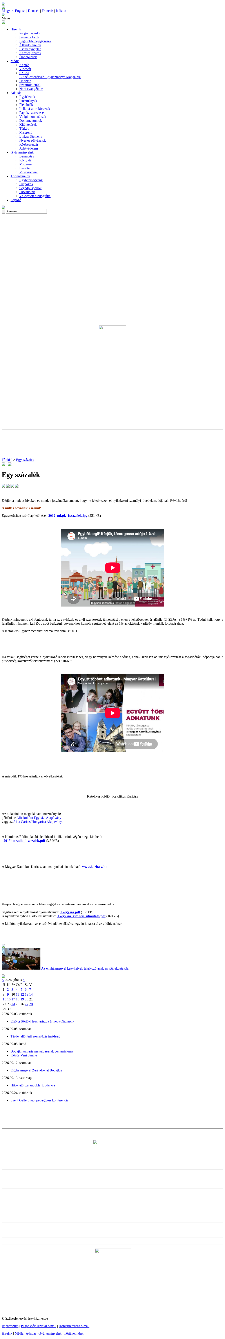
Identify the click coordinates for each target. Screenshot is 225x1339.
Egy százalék (25, 460)
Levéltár (25, 168)
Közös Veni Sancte (24, 1055)
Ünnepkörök (28, 57)
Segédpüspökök (30, 188)
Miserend (25, 132)
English (20, 11)
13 (26, 994)
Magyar (7, 11)
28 (31, 1004)
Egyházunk (27, 97)
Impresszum (10, 1326)
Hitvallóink (27, 192)
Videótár (25, 69)
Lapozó (16, 200)
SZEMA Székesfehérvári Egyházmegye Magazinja (50, 75)
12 (22, 994)
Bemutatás (26, 156)
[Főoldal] (3, 7)
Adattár (16, 93)
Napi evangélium (31, 89)
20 (26, 999)
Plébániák (26, 105)
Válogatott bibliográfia (35, 196)
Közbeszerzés (28, 144)
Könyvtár (26, 160)
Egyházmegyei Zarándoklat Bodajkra (36, 1070)
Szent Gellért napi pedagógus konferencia (39, 1100)
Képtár (24, 65)
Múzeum (25, 164)
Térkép (24, 128)
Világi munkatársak (32, 116)
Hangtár (25, 81)
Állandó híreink (30, 45)
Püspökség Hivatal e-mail (38, 1326)
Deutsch (33, 11)
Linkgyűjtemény (30, 136)
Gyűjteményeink (22, 152)
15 (4, 999)
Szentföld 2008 (29, 85)
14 (31, 994)
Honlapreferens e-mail (74, 1326)
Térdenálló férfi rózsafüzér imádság (35, 1036)
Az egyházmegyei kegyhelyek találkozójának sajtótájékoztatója (85, 968)
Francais (47, 11)
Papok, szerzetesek (32, 112)
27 (26, 1004)
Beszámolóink (29, 37)
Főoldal (7, 460)
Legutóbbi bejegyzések (35, 41)
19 (22, 999)
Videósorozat (28, 172)
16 (9, 999)
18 (17, 999)
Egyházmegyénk (31, 180)
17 (13, 999)
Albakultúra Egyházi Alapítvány (38, 818)
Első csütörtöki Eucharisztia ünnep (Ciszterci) (42, 1021)
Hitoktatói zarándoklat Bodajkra (33, 1085)
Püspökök (26, 184)
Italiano (61, 11)
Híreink (16, 29)
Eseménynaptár (30, 49)
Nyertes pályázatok (32, 140)
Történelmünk (20, 176)
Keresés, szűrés (30, 53)
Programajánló (29, 33)
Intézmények (28, 101)
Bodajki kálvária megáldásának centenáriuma (42, 1051)
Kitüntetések (28, 124)
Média (15, 61)
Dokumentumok (30, 120)
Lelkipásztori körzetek (34, 108)
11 (17, 994)
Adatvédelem (28, 148)
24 (13, 1004)
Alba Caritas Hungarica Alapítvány (37, 822)
